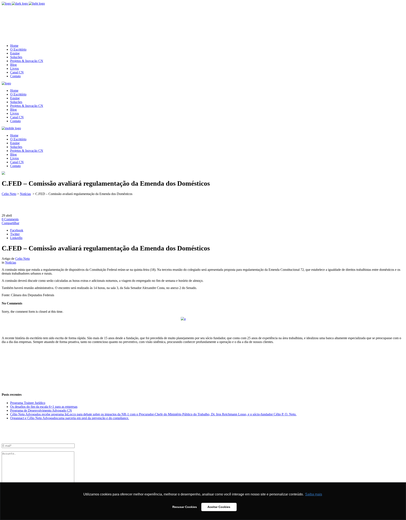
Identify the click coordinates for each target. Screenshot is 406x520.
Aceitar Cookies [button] (218, 507)
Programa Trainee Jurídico (27, 403)
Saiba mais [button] (313, 494)
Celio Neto (9, 194)
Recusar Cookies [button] (184, 507)
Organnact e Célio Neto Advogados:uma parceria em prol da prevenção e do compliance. (69, 418)
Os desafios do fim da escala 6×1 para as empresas (43, 406)
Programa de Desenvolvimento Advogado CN (41, 410)
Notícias (25, 194)
